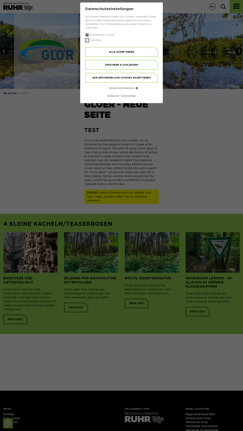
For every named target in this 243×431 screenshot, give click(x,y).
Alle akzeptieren (121, 52)
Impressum (113, 95)
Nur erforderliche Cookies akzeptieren (121, 77)
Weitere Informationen (121, 88)
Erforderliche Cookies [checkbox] (102, 35)
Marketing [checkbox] (95, 40)
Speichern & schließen (121, 64)
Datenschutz (129, 95)
